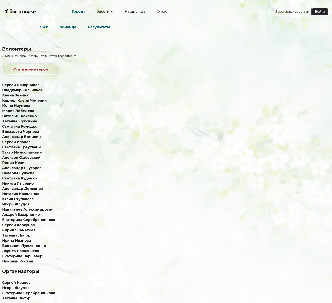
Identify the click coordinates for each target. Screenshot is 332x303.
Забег (42, 27)
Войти (320, 11)
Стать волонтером (30, 69)
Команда (68, 27)
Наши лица (135, 11)
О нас (162, 11)
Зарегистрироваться (292, 11)
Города (78, 11)
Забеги (103, 11)
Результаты (99, 27)
